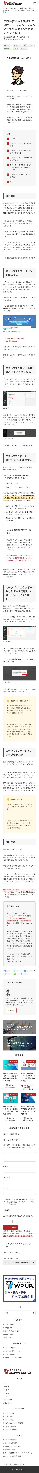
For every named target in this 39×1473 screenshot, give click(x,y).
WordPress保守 (25, 920)
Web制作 (6, 1328)
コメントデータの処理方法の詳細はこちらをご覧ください (19, 1234)
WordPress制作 (22, 918)
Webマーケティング (9, 1331)
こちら (15, 961)
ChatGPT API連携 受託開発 (12, 1456)
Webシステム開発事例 (10, 1443)
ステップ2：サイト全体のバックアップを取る (21, 151)
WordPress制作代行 (9, 1429)
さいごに (13, 182)
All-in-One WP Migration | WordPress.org (15, 339)
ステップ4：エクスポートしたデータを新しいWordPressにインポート (21, 167)
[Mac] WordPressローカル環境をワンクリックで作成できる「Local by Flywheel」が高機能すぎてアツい (19, 557)
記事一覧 (11, 1010)
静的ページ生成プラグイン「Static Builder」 (17, 1453)
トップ (5, 1383)
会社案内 (6, 1393)
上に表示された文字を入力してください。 (18, 1216)
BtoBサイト (7, 1334)
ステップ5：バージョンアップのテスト (21, 175)
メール (6, 1177)
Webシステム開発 (9, 1450)
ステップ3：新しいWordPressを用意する (21, 158)
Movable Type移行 (9, 1426)
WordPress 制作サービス (11, 1348)
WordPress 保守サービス (11, 1351)
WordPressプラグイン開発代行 (13, 1423)
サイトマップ (7, 1464)
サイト (5, 1188)
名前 (6, 1166)
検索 (32, 1313)
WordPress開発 (12, 920)
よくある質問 (7, 1400)
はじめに (13, 138)
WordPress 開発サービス (11, 1354)
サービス (6, 1390)
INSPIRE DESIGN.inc (20, 1470)
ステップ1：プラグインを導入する (21, 144)
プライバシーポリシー (18, 1464)
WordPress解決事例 (9, 1440)
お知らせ (6, 1387)
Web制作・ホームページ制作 (12, 1358)
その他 (5, 1338)
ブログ (5, 1396)
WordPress (19, 39)
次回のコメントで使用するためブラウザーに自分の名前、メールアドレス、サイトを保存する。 (20, 1201)
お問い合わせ (7, 1403)
